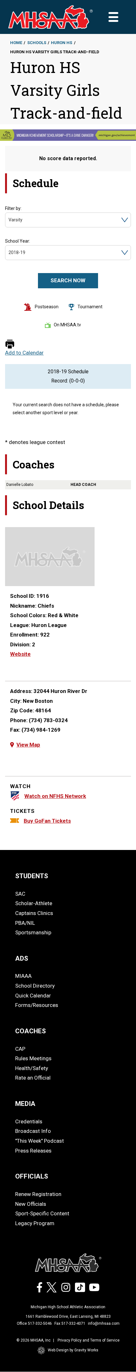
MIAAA (23, 976)
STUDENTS (31, 876)
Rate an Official (33, 1078)
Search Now (68, 280)
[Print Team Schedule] (10, 344)
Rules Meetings (33, 1058)
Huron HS (61, 42)
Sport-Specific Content (42, 1213)
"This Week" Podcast (39, 1141)
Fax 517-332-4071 (69, 1323)
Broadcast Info (33, 1131)
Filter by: (13, 208)
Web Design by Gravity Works (73, 1350)
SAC (20, 894)
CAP (20, 1049)
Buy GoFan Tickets (47, 821)
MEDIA (25, 1103)
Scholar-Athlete (33, 903)
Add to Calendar (24, 353)
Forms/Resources (36, 1005)
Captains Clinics (34, 913)
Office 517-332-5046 (34, 1323)
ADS (21, 958)
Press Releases (33, 1150)
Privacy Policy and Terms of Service (89, 1340)
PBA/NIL (25, 923)
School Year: (17, 241)
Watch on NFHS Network (55, 796)
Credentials (28, 1121)
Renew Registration (38, 1194)
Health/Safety (31, 1068)
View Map (28, 745)
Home (16, 42)
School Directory (35, 986)
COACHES (30, 1031)
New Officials (30, 1204)
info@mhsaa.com (104, 1323)
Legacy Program (34, 1223)
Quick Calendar (33, 995)
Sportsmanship (33, 932)
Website (20, 654)
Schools (36, 42)
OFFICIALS (31, 1176)
